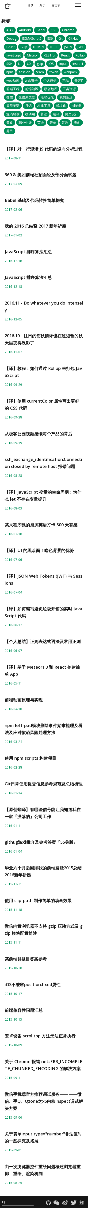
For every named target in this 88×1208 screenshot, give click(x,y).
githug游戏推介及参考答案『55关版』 (41, 842)
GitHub (73, 38)
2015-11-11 (13, 942)
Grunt (10, 47)
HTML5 (38, 47)
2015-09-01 (13, 1150)
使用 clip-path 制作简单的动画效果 (38, 900)
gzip (40, 63)
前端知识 (31, 89)
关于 (42, 5)
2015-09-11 (13, 1077)
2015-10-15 (13, 1019)
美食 (9, 122)
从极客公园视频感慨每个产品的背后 (38, 433)
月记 (28, 105)
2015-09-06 (13, 1117)
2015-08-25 (13, 1182)
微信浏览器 (27, 97)
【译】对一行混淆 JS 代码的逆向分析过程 (44, 149)
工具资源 (69, 89)
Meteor (32, 55)
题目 (9, 131)
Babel (40, 30)
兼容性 (79, 80)
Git (60, 38)
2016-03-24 (13, 741)
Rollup (80, 55)
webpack (70, 72)
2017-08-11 (13, 158)
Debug (11, 38)
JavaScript (13, 55)
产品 (65, 80)
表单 (53, 122)
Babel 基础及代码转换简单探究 (34, 200)
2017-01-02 (13, 235)
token (54, 72)
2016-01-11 (13, 825)
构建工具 (43, 105)
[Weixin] (57, 1203)
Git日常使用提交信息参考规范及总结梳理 (44, 784)
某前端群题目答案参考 (26, 959)
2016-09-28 (13, 417)
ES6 (50, 38)
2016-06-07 (13, 650)
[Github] (49, 1203)
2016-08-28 (13, 475)
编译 (56, 114)
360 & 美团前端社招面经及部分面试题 (41, 174)
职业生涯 (25, 122)
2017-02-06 (13, 209)
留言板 (56, 5)
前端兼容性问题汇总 (24, 1010)
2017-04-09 (13, 184)
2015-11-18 (13, 909)
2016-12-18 (13, 261)
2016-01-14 (13, 793)
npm (9, 72)
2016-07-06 (13, 559)
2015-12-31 (13, 884)
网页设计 (71, 114)
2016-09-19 (13, 443)
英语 (40, 122)
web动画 (12, 80)
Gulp (23, 47)
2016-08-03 (13, 508)
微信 (9, 97)
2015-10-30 (13, 968)
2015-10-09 (13, 1045)
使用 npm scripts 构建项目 (30, 758)
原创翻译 (50, 89)
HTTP (54, 47)
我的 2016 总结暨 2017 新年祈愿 (35, 226)
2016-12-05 (13, 319)
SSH (9, 63)
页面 (77, 122)
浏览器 (76, 105)
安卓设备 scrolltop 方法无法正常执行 (40, 1036)
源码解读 (12, 114)
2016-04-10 (13, 709)
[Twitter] (75, 1203)
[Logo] (8, 6)
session (24, 72)
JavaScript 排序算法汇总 (28, 251)
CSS (54, 30)
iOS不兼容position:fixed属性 (33, 984)
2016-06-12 (13, 625)
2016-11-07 (13, 352)
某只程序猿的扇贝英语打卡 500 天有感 (41, 524)
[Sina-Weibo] (66, 1203)
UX (29, 63)
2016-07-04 (13, 592)
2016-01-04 (13, 851)
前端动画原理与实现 (24, 699)
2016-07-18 (13, 534)
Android (25, 30)
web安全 (31, 80)
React (65, 55)
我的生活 (66, 97)
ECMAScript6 (32, 38)
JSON (68, 47)
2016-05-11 (13, 683)
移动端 (30, 114)
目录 (30, 5)
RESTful (49, 55)
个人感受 (50, 80)
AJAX (9, 30)
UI (19, 63)
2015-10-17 (13, 993)
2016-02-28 (13, 767)
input (63, 63)
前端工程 (12, 89)
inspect (78, 63)
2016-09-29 (13, 384)
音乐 (65, 122)
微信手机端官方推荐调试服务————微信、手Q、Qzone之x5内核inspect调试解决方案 (44, 1101)
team (40, 72)
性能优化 (47, 97)
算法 (44, 114)
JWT (81, 47)
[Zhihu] (82, 1203)
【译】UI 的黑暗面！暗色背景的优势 (39, 550)
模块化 (61, 105)
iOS (51, 63)
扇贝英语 (12, 105)
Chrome (68, 30)
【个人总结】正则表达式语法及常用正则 (43, 641)
